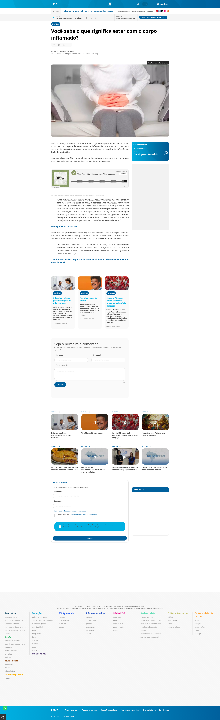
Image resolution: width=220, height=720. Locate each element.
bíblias (170, 617)
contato (150, 11)
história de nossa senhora (15, 644)
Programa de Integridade (130, 710)
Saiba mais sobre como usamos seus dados (70, 511)
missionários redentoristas (150, 624)
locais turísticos (11, 651)
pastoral (8, 668)
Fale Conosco (164, 710)
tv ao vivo (62, 624)
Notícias (55, 24)
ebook (197, 630)
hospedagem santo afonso (150, 620)
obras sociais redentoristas (150, 634)
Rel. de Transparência (109, 710)
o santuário (9, 664)
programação (64, 620)
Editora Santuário (178, 613)
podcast (89, 624)
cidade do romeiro (12, 624)
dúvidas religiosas (39, 624)
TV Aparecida (66, 613)
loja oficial (8, 654)
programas (90, 630)
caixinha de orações (103, 11)
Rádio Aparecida (95, 613)
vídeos (7, 678)
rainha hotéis (10, 671)
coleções (198, 623)
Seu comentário (62, 365)
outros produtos (174, 627)
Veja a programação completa (153, 17)
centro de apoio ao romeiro (15, 627)
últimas (67, 11)
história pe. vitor (146, 617)
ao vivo (88, 11)
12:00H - (126, 18)
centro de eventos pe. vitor (15, 630)
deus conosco (173, 620)
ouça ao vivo (91, 620)
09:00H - (68, 18)
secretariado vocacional (149, 637)
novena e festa (11, 661)
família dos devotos (12, 641)
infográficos (36, 634)
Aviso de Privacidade (89, 710)
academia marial (11, 617)
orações (35, 644)
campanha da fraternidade (42, 620)
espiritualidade (38, 627)
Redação (36, 613)
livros (170, 624)
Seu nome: (58, 491)
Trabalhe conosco (138, 11)
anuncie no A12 (39, 654)
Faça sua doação (123, 11)
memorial (78, 11)
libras (34, 637)
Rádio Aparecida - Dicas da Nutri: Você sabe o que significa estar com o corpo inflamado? (79, 195)
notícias (8, 657)
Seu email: (58, 501)
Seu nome (59, 355)
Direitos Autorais (149, 710)
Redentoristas (148, 613)
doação (8, 637)
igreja (34, 630)
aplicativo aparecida (39, 617)
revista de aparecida (14, 674)
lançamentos (200, 627)
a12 (52, 195)
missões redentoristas (148, 627)
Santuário (10, 613)
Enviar (60, 385)
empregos (117, 617)
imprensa (8, 647)
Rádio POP (119, 613)
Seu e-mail (97, 355)
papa (34, 647)
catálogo (198, 633)
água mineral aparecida (14, 620)
